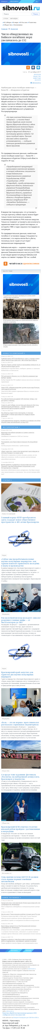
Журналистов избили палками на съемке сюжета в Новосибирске (17, 433)
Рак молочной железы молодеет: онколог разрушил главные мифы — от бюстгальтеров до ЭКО (21, 620)
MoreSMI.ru (35, 1017)
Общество (8, 25)
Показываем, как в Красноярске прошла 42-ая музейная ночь (19, 442)
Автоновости (6, 873)
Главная (4, 29)
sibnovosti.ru (32, 969)
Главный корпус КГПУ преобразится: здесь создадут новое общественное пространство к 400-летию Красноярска (20, 359)
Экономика (18, 25)
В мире (15, 22)
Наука (4, 555)
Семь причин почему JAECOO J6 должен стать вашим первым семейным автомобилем (19, 879)
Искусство (5, 771)
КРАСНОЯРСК (14, 1)
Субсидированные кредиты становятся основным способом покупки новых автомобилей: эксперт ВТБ (20, 421)
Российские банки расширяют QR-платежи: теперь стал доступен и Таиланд (19, 399)
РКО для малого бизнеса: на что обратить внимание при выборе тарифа (19, 377)
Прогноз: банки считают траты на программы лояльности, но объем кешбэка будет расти (20, 365)
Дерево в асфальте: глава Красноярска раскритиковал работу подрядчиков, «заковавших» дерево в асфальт (19, 940)
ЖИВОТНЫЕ (37, 78)
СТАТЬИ (7, 480)
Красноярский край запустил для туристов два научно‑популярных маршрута (17, 674)
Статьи (5, 18)
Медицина (5, 614)
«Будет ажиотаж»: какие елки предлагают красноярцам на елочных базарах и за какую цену (20, 452)
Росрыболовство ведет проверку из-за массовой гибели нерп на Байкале (19, 296)
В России (23, 22)
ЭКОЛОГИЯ (37, 74)
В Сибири (7, 22)
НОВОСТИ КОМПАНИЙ (14, 353)
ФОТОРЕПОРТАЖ (11, 427)
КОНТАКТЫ (14, 950)
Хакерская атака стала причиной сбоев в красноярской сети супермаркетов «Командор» (20, 903)
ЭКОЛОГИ (38, 80)
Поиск (35, 14)
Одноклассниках (31, 264)
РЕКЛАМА (28, 950)
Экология (14, 29)
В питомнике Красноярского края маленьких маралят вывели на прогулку (20, 321)
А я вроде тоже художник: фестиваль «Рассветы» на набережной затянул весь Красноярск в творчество (20, 776)
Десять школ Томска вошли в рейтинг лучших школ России (20, 914)
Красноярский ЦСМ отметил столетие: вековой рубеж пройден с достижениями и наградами (20, 829)
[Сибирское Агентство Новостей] (21, 8)
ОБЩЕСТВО (37, 76)
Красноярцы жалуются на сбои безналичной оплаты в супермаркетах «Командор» (18, 926)
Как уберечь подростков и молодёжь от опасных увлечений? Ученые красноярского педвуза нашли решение (18, 414)
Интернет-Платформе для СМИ (22, 1017)
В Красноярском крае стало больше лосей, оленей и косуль (20, 346)
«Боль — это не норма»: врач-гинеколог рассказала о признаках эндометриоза (20, 723)
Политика (32, 22)
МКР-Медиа (14, 18)
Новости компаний (8, 514)
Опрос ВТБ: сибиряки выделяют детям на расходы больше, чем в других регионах (20, 388)
